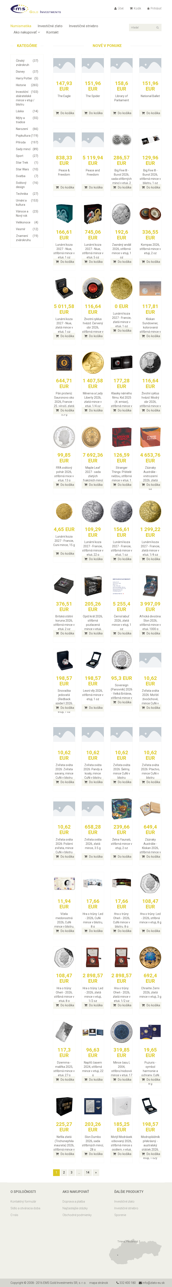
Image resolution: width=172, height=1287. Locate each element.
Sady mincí (27, 149)
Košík (137, 8)
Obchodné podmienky (77, 1215)
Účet (120, 8)
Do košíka (67, 113)
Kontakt (52, 32)
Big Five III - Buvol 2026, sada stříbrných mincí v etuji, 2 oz (121, 179)
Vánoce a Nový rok (27, 213)
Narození (27, 129)
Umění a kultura (27, 202)
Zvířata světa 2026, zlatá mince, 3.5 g (93, 844)
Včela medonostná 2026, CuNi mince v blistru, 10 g (64, 922)
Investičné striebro (83, 26)
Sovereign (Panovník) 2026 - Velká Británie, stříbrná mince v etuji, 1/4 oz (121, 694)
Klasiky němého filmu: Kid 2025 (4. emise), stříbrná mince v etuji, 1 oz (121, 402)
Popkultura (27, 135)
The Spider (93, 96)
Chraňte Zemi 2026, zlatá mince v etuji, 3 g (150, 992)
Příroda (27, 142)
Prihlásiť (156, 8)
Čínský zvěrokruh (27, 63)
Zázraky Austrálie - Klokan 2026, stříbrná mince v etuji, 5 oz (150, 848)
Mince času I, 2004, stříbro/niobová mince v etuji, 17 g (121, 1071)
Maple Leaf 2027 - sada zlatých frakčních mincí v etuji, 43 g (93, 476)
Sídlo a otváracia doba (25, 1208)
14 (87, 1172)
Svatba (27, 176)
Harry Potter (27, 78)
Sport (27, 156)
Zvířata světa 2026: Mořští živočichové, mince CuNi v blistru (150, 699)
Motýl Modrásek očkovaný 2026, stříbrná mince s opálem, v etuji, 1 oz (121, 1145)
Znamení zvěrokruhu (27, 238)
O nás (14, 1215)
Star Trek (27, 162)
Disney (27, 71)
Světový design (27, 185)
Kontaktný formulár (23, 1201)
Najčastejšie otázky (75, 1208)
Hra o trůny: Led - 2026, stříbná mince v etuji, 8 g (150, 918)
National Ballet (150, 96)
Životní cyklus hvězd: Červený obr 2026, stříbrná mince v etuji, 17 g (92, 327)
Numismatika (20, 26)
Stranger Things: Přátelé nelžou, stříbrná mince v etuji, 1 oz (121, 476)
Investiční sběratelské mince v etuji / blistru (27, 98)
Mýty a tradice (27, 120)
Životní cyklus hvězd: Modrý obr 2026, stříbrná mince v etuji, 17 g (150, 402)
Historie (27, 85)
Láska (27, 111)
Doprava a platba (74, 1201)
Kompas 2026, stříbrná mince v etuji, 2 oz (150, 249)
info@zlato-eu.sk (153, 1282)
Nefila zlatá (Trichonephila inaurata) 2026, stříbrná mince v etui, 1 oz (64, 1145)
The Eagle (64, 96)
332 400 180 (127, 1282)
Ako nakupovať (25, 32)
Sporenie (120, 1215)
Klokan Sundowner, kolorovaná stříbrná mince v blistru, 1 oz (150, 327)
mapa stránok (98, 1282)
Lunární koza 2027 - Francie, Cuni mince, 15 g (64, 541)
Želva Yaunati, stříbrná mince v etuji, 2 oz (121, 844)
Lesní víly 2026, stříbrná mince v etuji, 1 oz (92, 695)
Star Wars (27, 169)
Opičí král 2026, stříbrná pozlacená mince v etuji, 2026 (93, 625)
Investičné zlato (50, 26)
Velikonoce (27, 222)
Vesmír (27, 229)
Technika (27, 193)
